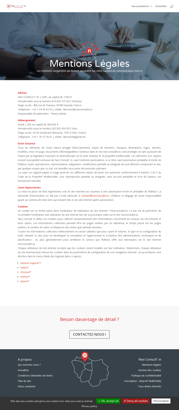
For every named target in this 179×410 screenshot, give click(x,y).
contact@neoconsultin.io (95, 195)
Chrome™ (25, 272)
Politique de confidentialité (146, 375)
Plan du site (24, 381)
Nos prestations (140, 6)
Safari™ (24, 267)
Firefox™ (25, 276)
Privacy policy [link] (89, 406)
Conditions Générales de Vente (35, 375)
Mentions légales (151, 364)
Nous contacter (26, 386)
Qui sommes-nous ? (29, 364)
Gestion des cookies (149, 370)
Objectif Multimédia (150, 381)
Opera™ (24, 281)
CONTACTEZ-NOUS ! (89, 334)
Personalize (161, 401)
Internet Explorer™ (30, 263)
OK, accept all (109, 401)
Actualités (161, 6)
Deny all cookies (137, 401)
